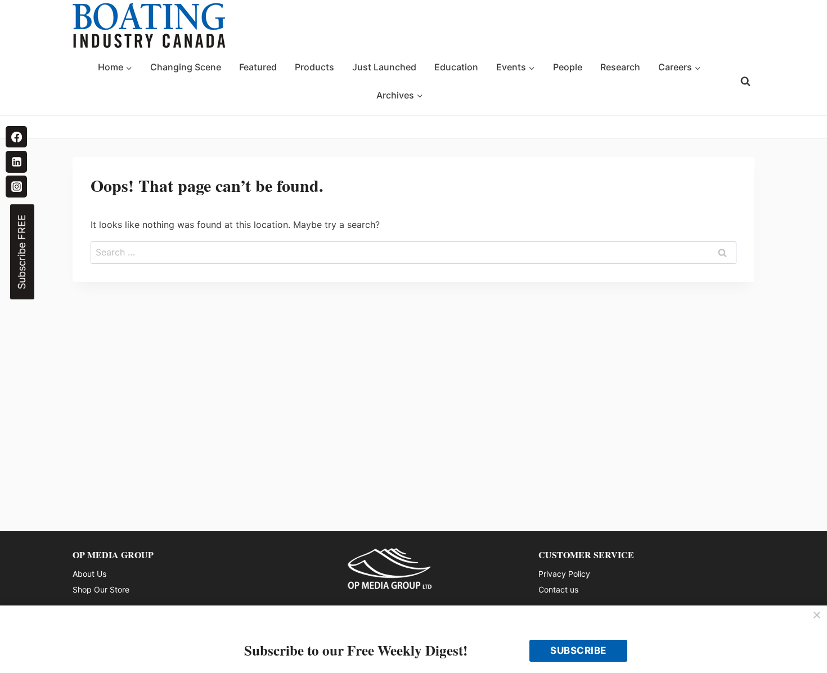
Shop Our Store (101, 589)
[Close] (817, 615)
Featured (258, 67)
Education (456, 67)
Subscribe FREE (22, 251)
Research (620, 67)
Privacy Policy (564, 573)
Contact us (558, 589)
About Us (89, 573)
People (567, 67)
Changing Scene (185, 67)
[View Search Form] (745, 82)
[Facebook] (16, 136)
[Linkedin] (16, 161)
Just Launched (384, 67)
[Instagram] (16, 186)
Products (314, 67)
